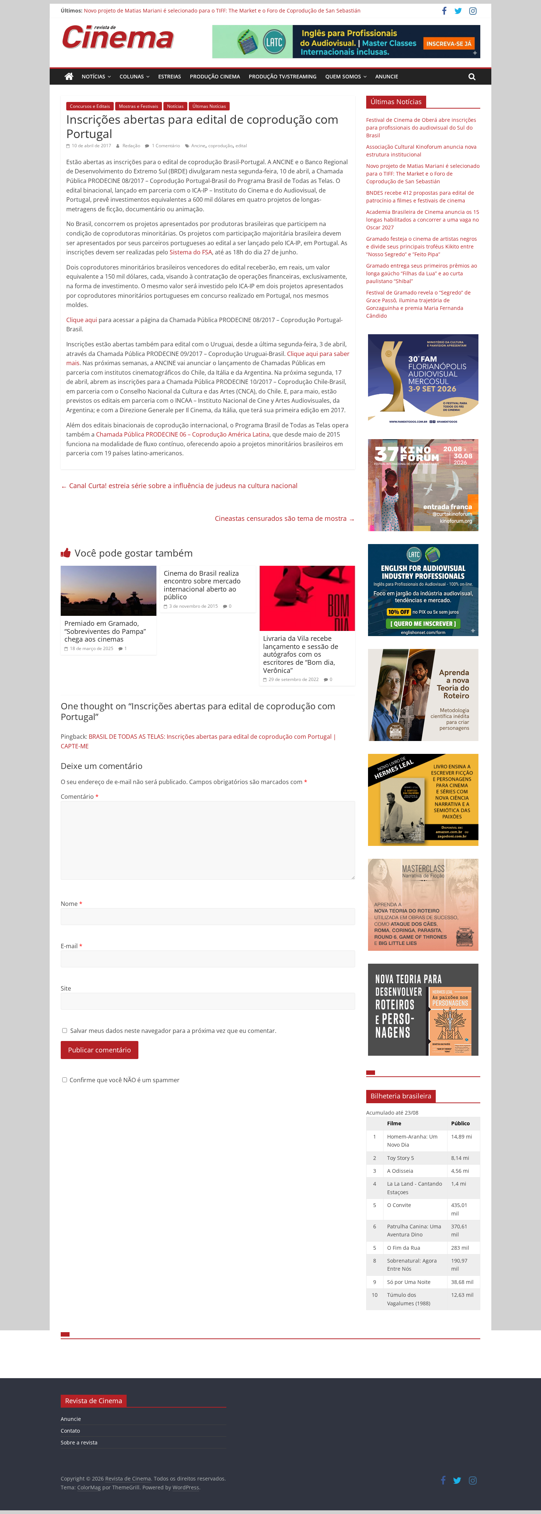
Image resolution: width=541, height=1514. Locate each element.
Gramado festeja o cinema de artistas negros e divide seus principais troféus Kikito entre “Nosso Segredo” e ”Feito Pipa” (421, 246)
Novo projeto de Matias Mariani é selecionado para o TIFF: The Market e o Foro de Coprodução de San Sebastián (222, 10)
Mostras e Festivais (138, 106)
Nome (71, 904)
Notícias (93, 76)
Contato (70, 1430)
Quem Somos (343, 76)
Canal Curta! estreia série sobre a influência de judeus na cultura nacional (179, 485)
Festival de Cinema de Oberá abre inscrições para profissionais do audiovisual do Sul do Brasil (421, 127)
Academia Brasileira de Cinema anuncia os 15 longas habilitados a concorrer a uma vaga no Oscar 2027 (422, 219)
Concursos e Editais (90, 106)
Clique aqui (81, 320)
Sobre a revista (79, 1442)
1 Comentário (165, 145)
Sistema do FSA (191, 252)
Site (66, 988)
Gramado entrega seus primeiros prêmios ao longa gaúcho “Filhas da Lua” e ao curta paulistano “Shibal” (421, 273)
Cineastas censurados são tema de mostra (285, 518)
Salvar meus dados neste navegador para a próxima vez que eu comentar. (173, 1031)
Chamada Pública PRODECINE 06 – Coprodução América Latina (182, 434)
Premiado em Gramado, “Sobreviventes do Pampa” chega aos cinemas (105, 631)
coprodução (220, 145)
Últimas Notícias (209, 106)
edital (241, 145)
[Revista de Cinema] (69, 76)
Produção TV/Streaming (283, 76)
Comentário (80, 797)
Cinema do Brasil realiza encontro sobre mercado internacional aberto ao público (202, 585)
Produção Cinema (215, 76)
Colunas (132, 76)
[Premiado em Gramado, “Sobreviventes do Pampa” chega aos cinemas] (108, 570)
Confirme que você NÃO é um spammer (124, 1080)
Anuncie (386, 76)
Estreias (169, 76)
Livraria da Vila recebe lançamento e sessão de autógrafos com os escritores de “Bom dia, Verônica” (300, 654)
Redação (132, 145)
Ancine (198, 145)
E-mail (71, 946)
